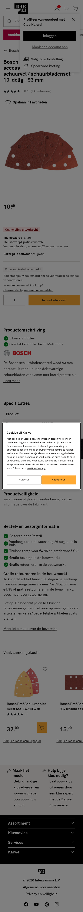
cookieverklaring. (36, 468)
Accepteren (59, 480)
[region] (41, 456)
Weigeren (24, 480)
